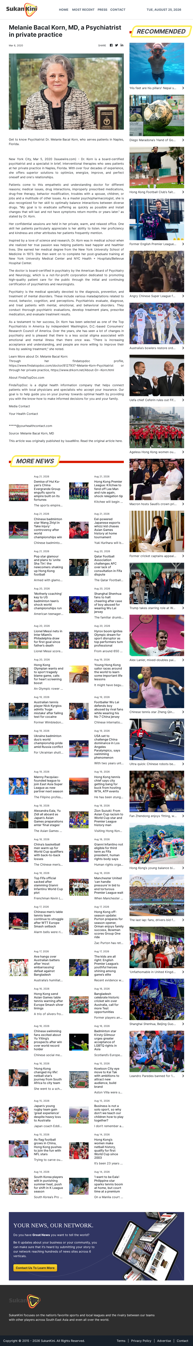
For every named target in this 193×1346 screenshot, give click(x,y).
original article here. (108, 441)
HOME (63, 9)
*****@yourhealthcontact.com (30, 426)
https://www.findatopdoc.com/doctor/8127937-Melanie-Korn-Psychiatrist (61, 365)
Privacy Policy (141, 1341)
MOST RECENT (83, 9)
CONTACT (118, 9)
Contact (182, 1341)
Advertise (164, 1341)
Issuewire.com (65, 159)
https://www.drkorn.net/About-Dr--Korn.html (82, 370)
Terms (121, 1341)
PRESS (102, 9)
